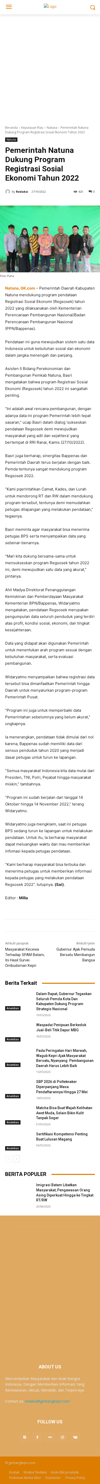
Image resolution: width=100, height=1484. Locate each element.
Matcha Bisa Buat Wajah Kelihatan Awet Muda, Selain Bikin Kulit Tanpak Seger (64, 1113)
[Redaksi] (8, 191)
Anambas (13, 1008)
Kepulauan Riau (32, 127)
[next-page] (16, 1159)
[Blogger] (25, 1437)
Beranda (11, 127)
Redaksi (22, 191)
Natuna (52, 127)
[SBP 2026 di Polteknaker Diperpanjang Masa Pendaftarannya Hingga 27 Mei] (18, 1088)
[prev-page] (8, 1159)
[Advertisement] (50, 67)
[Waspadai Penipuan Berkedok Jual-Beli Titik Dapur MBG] (18, 1032)
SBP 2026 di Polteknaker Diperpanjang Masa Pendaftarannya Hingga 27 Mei (62, 1087)
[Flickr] (50, 1437)
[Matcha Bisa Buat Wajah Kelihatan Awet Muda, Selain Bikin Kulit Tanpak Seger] (18, 1115)
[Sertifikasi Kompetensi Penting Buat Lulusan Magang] (18, 1141)
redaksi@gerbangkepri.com (47, 1401)
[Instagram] (63, 1437)
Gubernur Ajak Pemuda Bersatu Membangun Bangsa (75, 954)
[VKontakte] (75, 1437)
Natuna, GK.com (20, 288)
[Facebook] (37, 1437)
